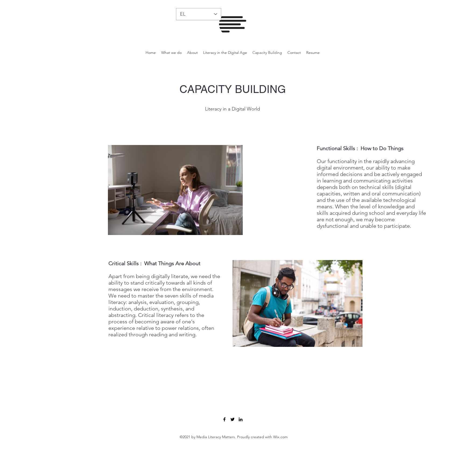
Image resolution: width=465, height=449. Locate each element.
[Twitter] (232, 419)
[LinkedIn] (240, 419)
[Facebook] (224, 419)
